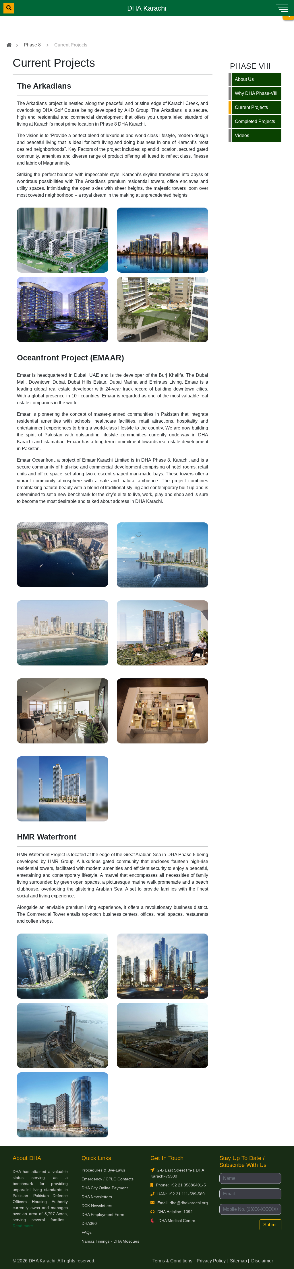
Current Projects (251, 107)
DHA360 (89, 1223)
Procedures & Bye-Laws (103, 1170)
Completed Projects (255, 121)
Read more (23, 1225)
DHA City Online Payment (105, 1188)
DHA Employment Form (103, 1214)
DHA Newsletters (97, 1196)
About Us (244, 79)
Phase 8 (32, 44)
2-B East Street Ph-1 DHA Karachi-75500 (177, 1173)
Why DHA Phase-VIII (256, 93)
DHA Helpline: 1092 (175, 1211)
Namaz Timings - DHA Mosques (110, 1241)
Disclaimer (262, 1260)
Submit (270, 1224)
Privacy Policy (211, 1260)
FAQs (87, 1232)
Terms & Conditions (172, 1260)
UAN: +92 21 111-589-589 (181, 1194)
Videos (242, 135)
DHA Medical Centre (176, 1220)
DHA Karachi (146, 8)
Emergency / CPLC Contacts (108, 1179)
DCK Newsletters (97, 1205)
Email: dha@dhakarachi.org (182, 1202)
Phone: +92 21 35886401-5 (181, 1185)
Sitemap (238, 1260)
